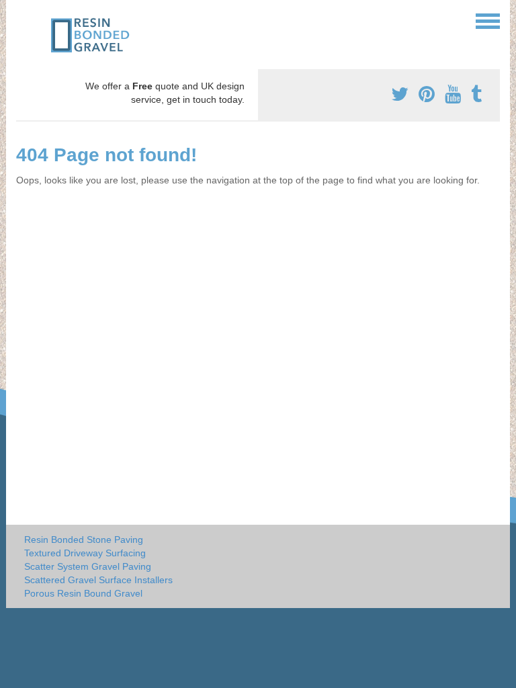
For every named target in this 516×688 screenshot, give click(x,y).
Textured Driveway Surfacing (85, 553)
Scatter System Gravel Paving (87, 566)
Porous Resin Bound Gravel (83, 593)
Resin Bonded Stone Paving (83, 539)
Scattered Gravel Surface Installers (98, 579)
